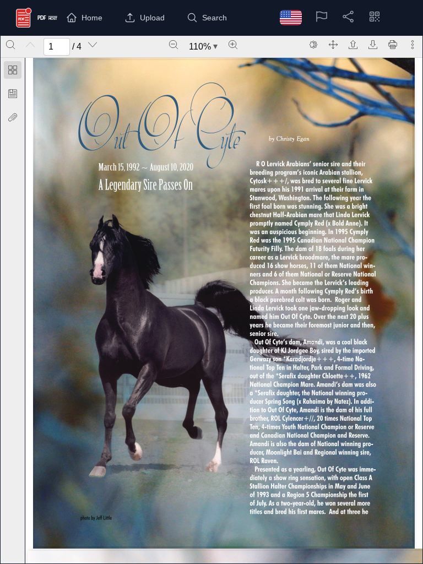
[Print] (393, 44)
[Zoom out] (173, 44)
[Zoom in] (233, 44)
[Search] (10, 44)
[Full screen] (333, 44)
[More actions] (412, 44)
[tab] (13, 72)
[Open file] (353, 44)
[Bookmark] (12, 93)
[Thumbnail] (12, 70)
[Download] (373, 44)
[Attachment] (12, 117)
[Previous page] (30, 44)
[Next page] (92, 44)
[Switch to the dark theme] (313, 44)
